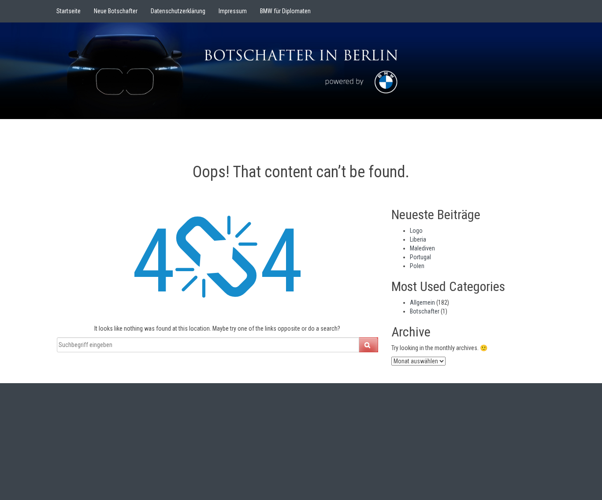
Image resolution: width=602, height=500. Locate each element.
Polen (417, 265)
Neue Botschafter (115, 11)
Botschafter (424, 311)
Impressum (233, 11)
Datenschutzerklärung (178, 11)
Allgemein (422, 302)
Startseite (68, 11)
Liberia (418, 239)
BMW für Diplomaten (285, 11)
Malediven (422, 248)
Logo (416, 230)
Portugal (420, 257)
